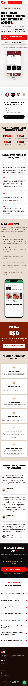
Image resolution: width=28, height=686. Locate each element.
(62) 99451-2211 (6, 673)
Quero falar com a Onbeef (13, 569)
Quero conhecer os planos (13, 116)
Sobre (2, 663)
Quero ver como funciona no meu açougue (12, 37)
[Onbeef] (3, 2)
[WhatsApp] (24, 682)
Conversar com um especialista (14, 42)
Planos (2, 665)
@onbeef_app (6, 675)
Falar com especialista (15, 2)
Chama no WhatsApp (19, 573)
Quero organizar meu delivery (14, 345)
